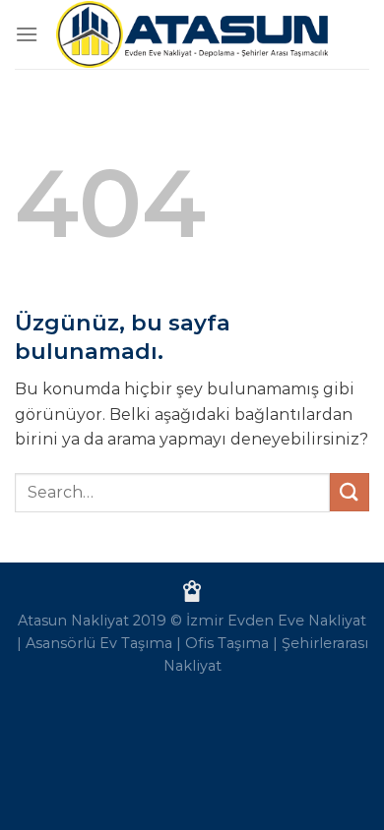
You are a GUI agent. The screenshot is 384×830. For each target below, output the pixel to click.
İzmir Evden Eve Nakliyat (276, 620)
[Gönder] (349, 492)
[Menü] (26, 34)
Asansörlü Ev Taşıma (99, 643)
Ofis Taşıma (227, 643)
